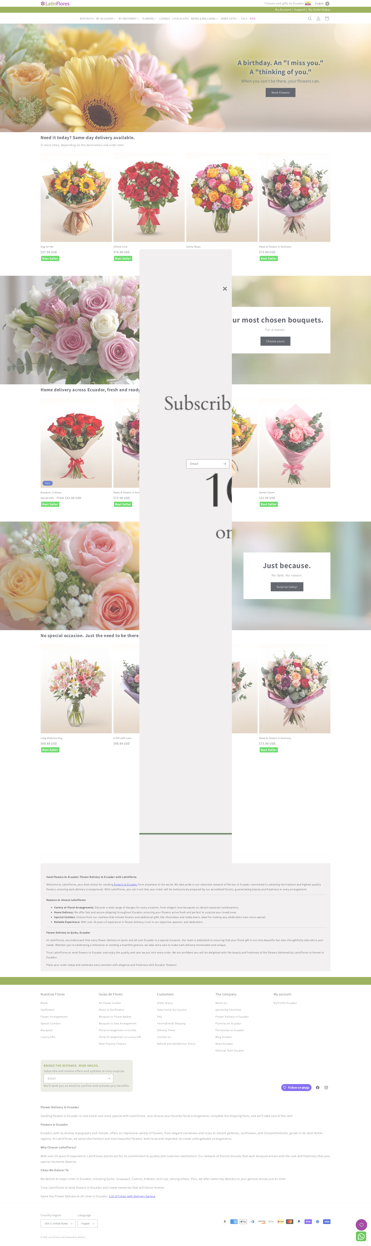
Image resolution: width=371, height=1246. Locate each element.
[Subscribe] (224, 463)
